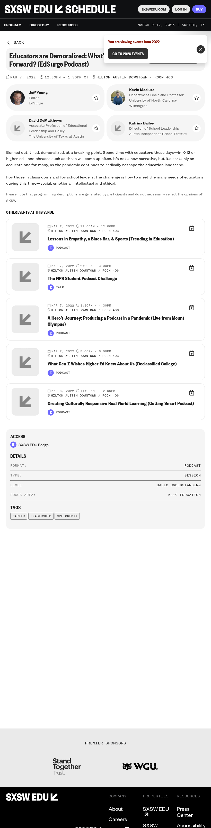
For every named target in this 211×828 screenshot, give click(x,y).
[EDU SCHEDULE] (60, 9)
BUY (199, 9)
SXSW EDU (156, 809)
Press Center (185, 812)
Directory (39, 25)
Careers (118, 819)
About (116, 809)
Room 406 (163, 77)
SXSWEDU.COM (154, 9)
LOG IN (181, 9)
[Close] (201, 49)
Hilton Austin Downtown (121, 77)
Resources (67, 25)
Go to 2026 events (128, 53)
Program (12, 25)
